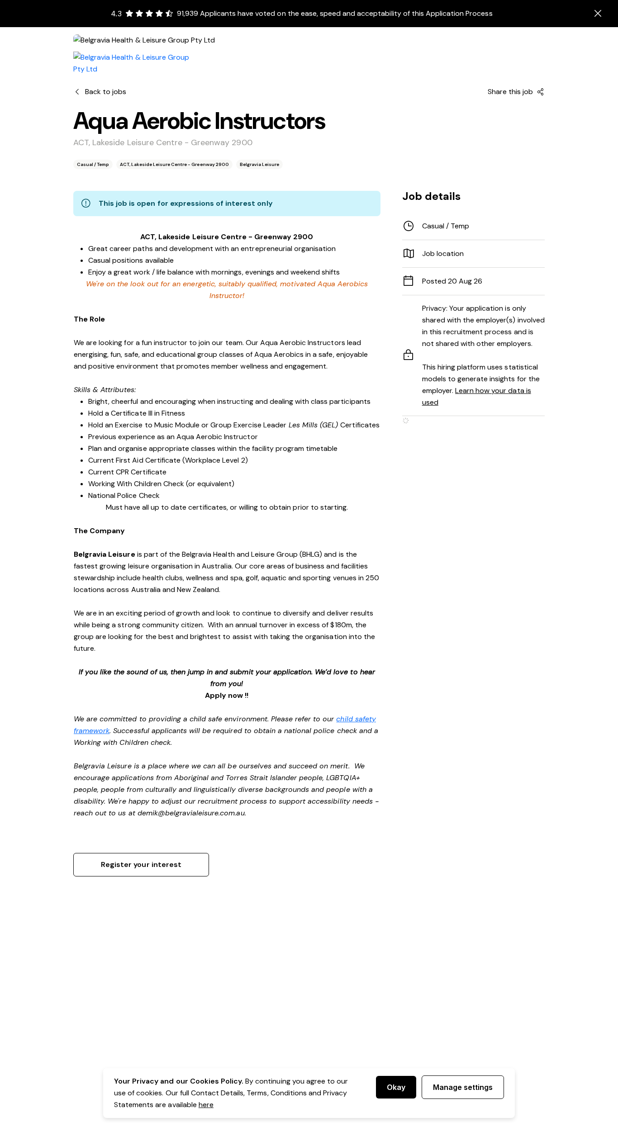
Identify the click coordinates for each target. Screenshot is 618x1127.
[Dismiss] (598, 13)
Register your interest (141, 864)
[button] (473, 253)
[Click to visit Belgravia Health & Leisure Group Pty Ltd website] (136, 63)
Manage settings (463, 1087)
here (206, 1104)
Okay (396, 1087)
